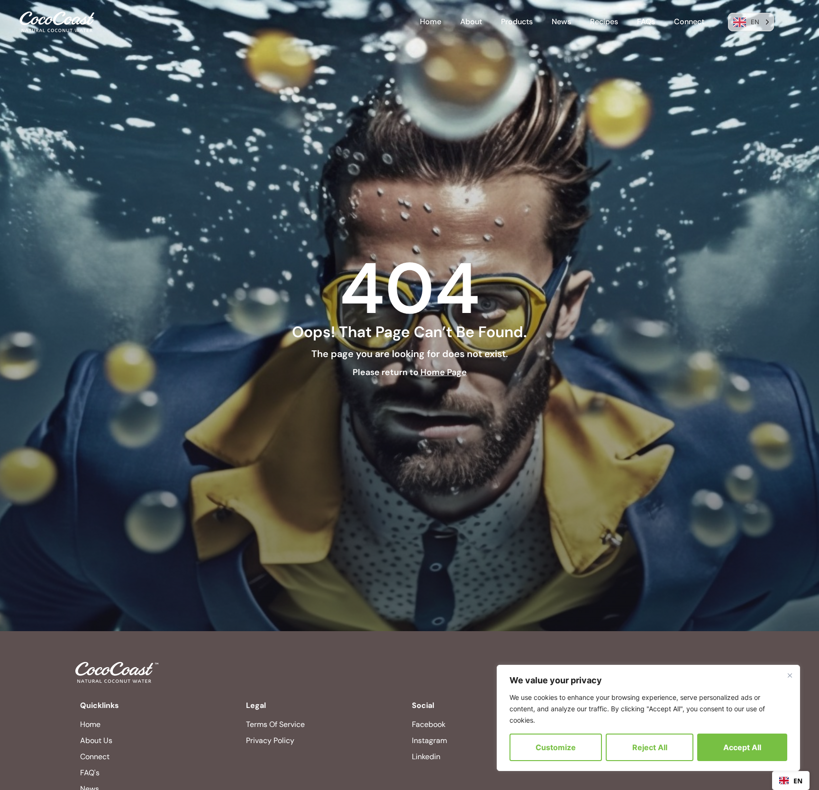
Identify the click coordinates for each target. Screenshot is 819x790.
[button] (791, 780)
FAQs (646, 22)
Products (517, 22)
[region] (648, 718)
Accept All (742, 747)
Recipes (604, 22)
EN (797, 780)
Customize (556, 747)
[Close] (789, 675)
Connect (689, 22)
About (471, 22)
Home (430, 22)
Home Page (443, 372)
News (561, 22)
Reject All (649, 747)
